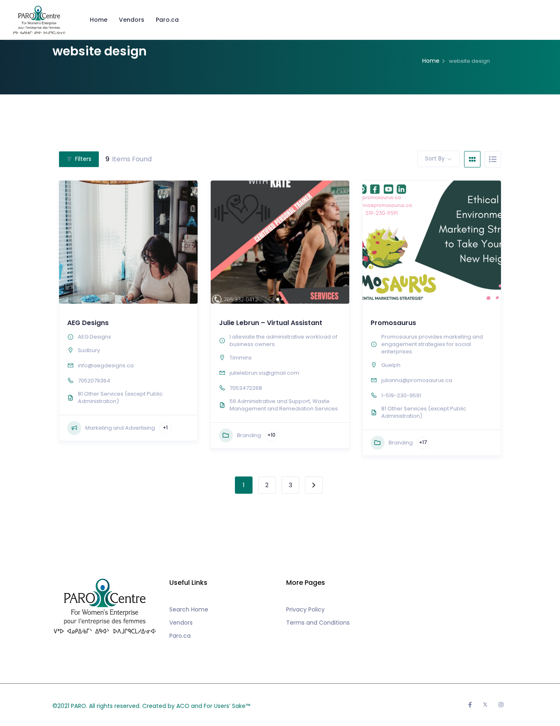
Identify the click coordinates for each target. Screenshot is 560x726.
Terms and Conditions (318, 622)
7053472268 (246, 388)
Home (98, 20)
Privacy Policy (305, 609)
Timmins (241, 358)
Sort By (435, 158)
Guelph (391, 365)
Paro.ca (167, 20)
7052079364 (94, 381)
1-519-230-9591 (401, 395)
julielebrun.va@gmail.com (264, 373)
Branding (249, 435)
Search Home (188, 609)
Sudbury (89, 350)
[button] (221, 242)
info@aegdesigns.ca (106, 365)
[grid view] (472, 159)
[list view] (493, 159)
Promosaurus (393, 323)
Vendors (131, 20)
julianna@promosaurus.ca (416, 380)
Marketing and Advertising (120, 428)
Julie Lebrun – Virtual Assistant (270, 323)
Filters (83, 159)
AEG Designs (88, 323)
